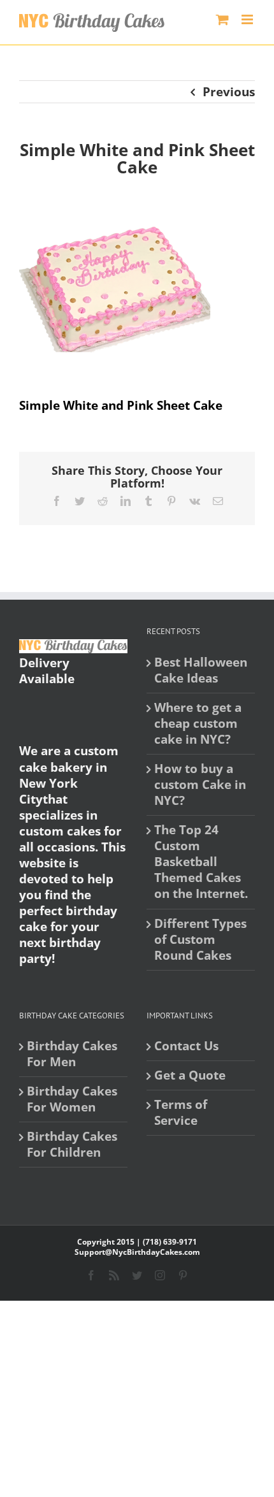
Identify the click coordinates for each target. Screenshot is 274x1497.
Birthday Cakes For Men (72, 1054)
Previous (229, 91)
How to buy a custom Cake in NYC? (200, 785)
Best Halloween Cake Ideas (200, 670)
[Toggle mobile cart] (222, 19)
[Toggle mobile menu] (248, 19)
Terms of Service (180, 1113)
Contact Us (186, 1046)
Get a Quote (190, 1075)
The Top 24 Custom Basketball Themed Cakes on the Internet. (201, 862)
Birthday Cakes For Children (72, 1145)
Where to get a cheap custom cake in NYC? (198, 724)
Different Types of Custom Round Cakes (200, 940)
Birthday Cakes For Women (72, 1099)
